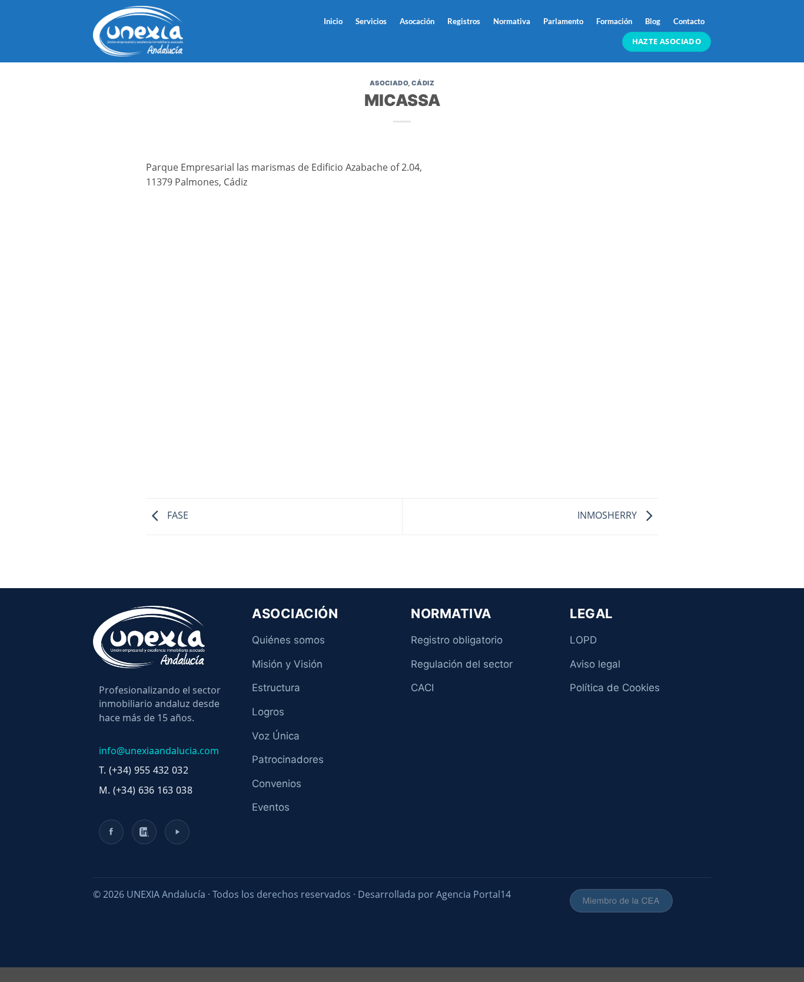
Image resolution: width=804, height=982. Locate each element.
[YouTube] (177, 832)
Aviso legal (595, 664)
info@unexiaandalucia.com (159, 750)
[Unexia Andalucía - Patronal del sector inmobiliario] (152, 31)
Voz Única (276, 736)
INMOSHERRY (608, 515)
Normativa (511, 21)
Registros (463, 21)
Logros (268, 712)
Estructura (276, 688)
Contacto (689, 21)
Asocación (417, 21)
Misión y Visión (287, 664)
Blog (652, 21)
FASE (176, 515)
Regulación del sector (462, 664)
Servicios (371, 21)
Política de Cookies (615, 688)
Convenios (276, 783)
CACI (422, 688)
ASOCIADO (389, 83)
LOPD (583, 640)
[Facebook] (111, 832)
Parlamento (563, 21)
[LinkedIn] (144, 832)
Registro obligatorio (457, 640)
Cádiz (422, 83)
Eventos (271, 807)
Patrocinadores (288, 759)
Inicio (333, 21)
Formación (614, 21)
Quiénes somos (288, 640)
